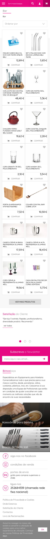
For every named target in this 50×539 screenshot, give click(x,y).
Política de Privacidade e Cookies (18, 499)
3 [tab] (30, 341)
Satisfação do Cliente (13, 508)
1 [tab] (20, 341)
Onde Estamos (10, 503)
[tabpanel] (25, 320)
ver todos (8, 325)
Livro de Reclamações (13, 516)
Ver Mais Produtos (25, 302)
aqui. (5, 536)
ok (42, 529)
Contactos (8, 512)
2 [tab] (25, 341)
